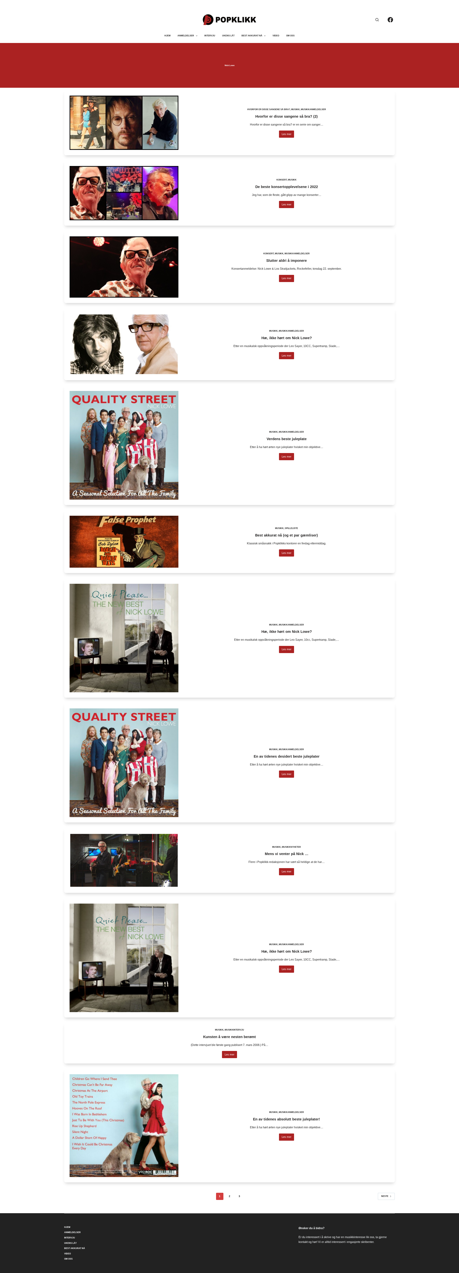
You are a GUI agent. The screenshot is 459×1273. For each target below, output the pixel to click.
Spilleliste (291, 528)
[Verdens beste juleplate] (124, 445)
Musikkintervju (234, 1030)
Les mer (288, 135)
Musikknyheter (291, 847)
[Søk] (377, 19)
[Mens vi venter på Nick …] (124, 860)
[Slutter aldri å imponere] (124, 267)
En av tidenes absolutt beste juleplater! (286, 1119)
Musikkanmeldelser (313, 109)
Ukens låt (228, 35)
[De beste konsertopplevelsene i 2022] (124, 193)
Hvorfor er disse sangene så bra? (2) (286, 116)
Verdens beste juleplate (287, 439)
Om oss (290, 35)
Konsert (281, 180)
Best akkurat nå (252, 35)
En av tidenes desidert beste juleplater (287, 756)
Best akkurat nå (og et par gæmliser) (286, 535)
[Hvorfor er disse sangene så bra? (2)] (124, 123)
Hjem (167, 35)
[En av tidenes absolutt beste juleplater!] (124, 1125)
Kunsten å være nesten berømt (229, 1037)
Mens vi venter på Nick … (286, 854)
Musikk (295, 109)
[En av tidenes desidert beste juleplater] (124, 762)
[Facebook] (390, 19)
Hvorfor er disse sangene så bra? (268, 109)
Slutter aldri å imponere (286, 261)
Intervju (209, 35)
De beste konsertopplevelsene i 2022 (286, 187)
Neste (384, 1196)
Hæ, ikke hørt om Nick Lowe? (286, 338)
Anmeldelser (186, 35)
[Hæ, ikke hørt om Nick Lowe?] (124, 344)
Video (276, 35)
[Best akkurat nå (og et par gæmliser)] (124, 542)
